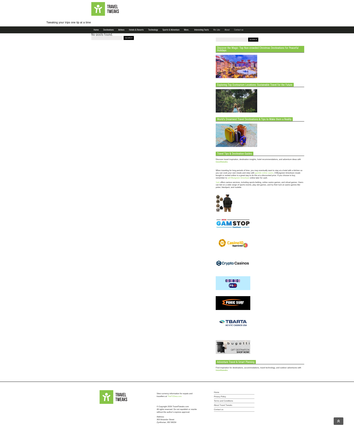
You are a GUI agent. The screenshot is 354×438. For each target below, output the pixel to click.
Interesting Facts (201, 29)
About (227, 29)
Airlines (121, 29)
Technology (153, 29)
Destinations (108, 29)
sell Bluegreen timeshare (238, 178)
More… (187, 29)
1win (218, 182)
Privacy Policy (220, 396)
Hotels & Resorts (136, 29)
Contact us (238, 29)
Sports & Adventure (170, 29)
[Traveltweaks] (105, 15)
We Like (216, 29)
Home (96, 29)
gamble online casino (264, 173)
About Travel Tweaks (223, 405)
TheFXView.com (174, 396)
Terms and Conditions (223, 401)
